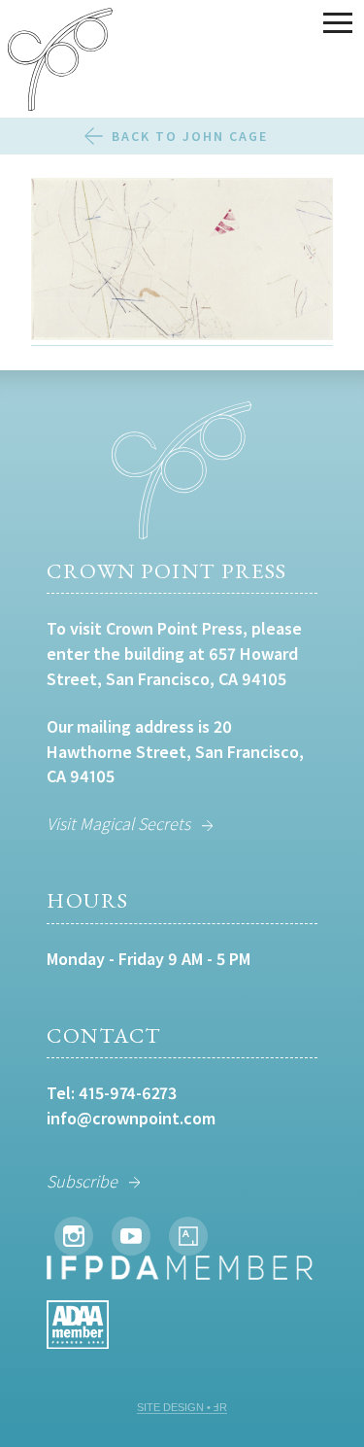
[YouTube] (131, 1236)
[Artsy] (188, 1236)
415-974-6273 (128, 1093)
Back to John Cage (190, 136)
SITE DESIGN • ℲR (182, 1407)
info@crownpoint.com (131, 1118)
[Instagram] (73, 1236)
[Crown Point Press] (60, 62)
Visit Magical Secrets (118, 823)
